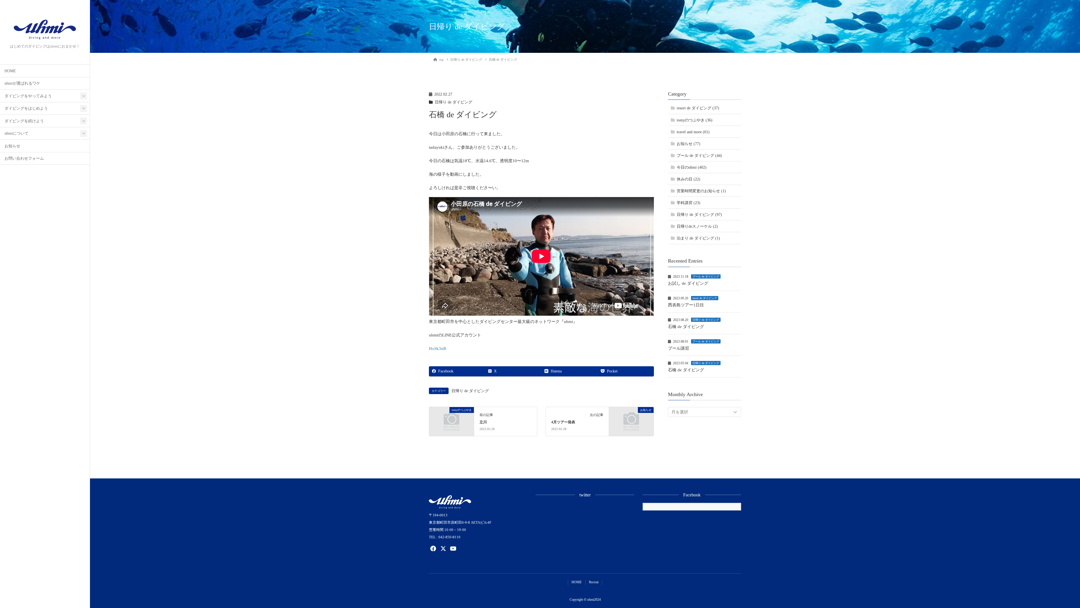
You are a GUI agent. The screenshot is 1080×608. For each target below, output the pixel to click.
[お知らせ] (631, 420)
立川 (483, 422)
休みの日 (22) (688, 179)
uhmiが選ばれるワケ (22, 83)
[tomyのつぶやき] (451, 420)
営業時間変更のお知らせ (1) (701, 191)
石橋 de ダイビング (686, 326)
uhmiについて (16, 133)
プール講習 (678, 348)
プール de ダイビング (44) (699, 155)
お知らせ (12, 146)
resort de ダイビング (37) (698, 108)
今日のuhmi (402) (691, 167)
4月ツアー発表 (563, 422)
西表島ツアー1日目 (686, 305)
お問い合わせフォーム (24, 158)
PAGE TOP (1052, 585)
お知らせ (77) (688, 144)
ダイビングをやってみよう (28, 96)
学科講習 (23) (688, 203)
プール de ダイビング (705, 276)
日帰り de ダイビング (453, 102)
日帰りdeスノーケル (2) (697, 226)
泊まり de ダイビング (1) (698, 238)
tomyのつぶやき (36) (694, 120)
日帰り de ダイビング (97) (699, 215)
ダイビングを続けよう (24, 121)
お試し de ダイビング (688, 283)
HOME (10, 71)
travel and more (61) (693, 132)
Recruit (593, 582)
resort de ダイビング (704, 298)
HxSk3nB (437, 348)
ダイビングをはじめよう (26, 108)
